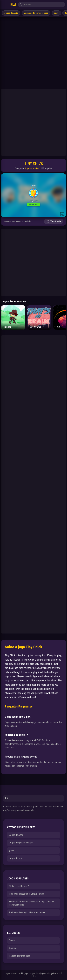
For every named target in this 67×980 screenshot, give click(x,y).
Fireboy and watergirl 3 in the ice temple (27, 912)
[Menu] (5, 5)
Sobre (12, 940)
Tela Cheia (55, 221)
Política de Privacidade (19, 956)
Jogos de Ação (11, 13)
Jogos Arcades (32, 168)
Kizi (13, 5)
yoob (56, 13)
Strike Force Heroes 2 (19, 886)
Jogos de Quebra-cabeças (36, 13)
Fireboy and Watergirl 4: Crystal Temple (26, 893)
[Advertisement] (33, 52)
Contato (13, 948)
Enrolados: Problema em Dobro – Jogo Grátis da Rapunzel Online (31, 903)
